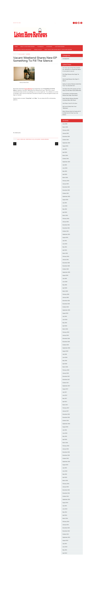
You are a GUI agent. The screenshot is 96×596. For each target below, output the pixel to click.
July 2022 (65, 202)
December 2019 (66, 300)
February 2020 (66, 294)
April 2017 (65, 401)
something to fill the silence (33, 139)
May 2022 (65, 209)
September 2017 (66, 385)
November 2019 (66, 303)
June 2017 (65, 395)
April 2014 (65, 515)
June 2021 (65, 243)
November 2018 (66, 341)
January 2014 (66, 524)
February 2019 (66, 332)
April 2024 (65, 152)
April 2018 (65, 363)
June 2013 (65, 546)
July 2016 (65, 430)
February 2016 (66, 445)
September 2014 (66, 499)
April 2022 (65, 212)
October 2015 (66, 458)
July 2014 (65, 505)
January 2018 (66, 373)
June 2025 (65, 123)
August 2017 (65, 389)
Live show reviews (60, 46)
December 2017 (66, 376)
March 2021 (65, 253)
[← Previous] (14, 143)
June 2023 (65, 168)
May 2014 (65, 512)
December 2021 (66, 224)
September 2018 (66, 347)
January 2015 (66, 486)
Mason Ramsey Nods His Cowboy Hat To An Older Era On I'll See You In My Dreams (72, 113)
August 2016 (65, 426)
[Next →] (56, 143)
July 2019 (65, 316)
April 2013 (65, 553)
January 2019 (66, 335)
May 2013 (65, 549)
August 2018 (65, 351)
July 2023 (65, 164)
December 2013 (66, 527)
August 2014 (65, 502)
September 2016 (66, 423)
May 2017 (65, 398)
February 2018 (66, 370)
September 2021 (66, 234)
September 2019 (66, 310)
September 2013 (66, 537)
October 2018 (66, 344)
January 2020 (66, 297)
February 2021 (66, 256)
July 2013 (65, 543)
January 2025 (66, 133)
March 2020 (65, 291)
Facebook (76, 23)
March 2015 (65, 480)
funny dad (22, 139)
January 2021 (66, 259)
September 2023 (66, 161)
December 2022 (66, 187)
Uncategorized (66, 58)
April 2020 (65, 288)
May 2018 (65, 360)
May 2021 (65, 247)
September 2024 (66, 142)
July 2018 (65, 354)
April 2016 (65, 439)
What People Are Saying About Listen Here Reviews (58, 49)
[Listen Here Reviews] (30, 42)
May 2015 (65, 474)
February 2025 (66, 130)
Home (16, 46)
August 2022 (65, 199)
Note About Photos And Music (23, 49)
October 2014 (66, 496)
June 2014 (65, 508)
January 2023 (66, 183)
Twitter (79, 23)
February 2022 (66, 218)
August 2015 (65, 464)
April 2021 (65, 250)
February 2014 (66, 521)
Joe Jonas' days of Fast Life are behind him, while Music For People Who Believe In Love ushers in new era (72, 69)
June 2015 (65, 471)
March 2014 (65, 518)
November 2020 (66, 265)
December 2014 (66, 490)
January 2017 (66, 411)
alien (18, 139)
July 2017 (65, 392)
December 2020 (66, 262)
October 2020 (66, 269)
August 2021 (65, 237)
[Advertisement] (42, 11)
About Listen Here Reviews (27, 46)
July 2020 (65, 278)
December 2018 (66, 338)
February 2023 (66, 180)
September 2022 (66, 196)
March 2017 (65, 404)
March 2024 (65, 155)
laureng (28, 53)
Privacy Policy (38, 49)
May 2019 (65, 322)
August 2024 (65, 146)
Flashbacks (40, 46)
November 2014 (66, 493)
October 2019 (66, 306)
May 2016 (65, 436)
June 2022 (65, 205)
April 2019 (65, 325)
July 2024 (65, 149)
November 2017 (66, 379)
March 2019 (65, 329)
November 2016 (66, 417)
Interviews (49, 46)
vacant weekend (45, 139)
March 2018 (65, 366)
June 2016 (65, 433)
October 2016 (66, 420)
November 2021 (66, 228)
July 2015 (65, 467)
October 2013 (66, 534)
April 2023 (65, 174)
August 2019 (65, 313)
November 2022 (66, 190)
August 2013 (65, 540)
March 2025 (65, 127)
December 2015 (66, 452)
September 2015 (66, 461)
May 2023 (65, 171)
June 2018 (65, 357)
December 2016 (66, 414)
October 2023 (66, 158)
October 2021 (66, 231)
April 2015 (65, 477)
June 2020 (65, 281)
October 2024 (66, 139)
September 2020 (66, 272)
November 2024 (66, 136)
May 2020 (65, 284)
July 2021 (65, 240)
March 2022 (65, 215)
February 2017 (66, 407)
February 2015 (66, 483)
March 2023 (65, 177)
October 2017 (66, 382)
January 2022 (66, 221)
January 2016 (66, 448)
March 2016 (65, 442)
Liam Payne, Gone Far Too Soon (70, 103)
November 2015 (66, 455)
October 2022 (66, 193)
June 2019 (65, 319)
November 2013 (66, 531)
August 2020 (65, 275)
